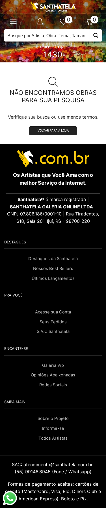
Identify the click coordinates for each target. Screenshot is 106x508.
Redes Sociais (53, 384)
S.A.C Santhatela (53, 331)
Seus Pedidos (53, 321)
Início (43, 46)
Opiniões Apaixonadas (53, 375)
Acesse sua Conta (53, 312)
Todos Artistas (53, 438)
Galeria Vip (53, 365)
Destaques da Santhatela (53, 258)
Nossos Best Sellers (53, 268)
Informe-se (53, 428)
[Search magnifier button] (96, 35)
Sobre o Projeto (53, 418)
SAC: (53, 464)
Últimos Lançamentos (53, 278)
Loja (60, 46)
